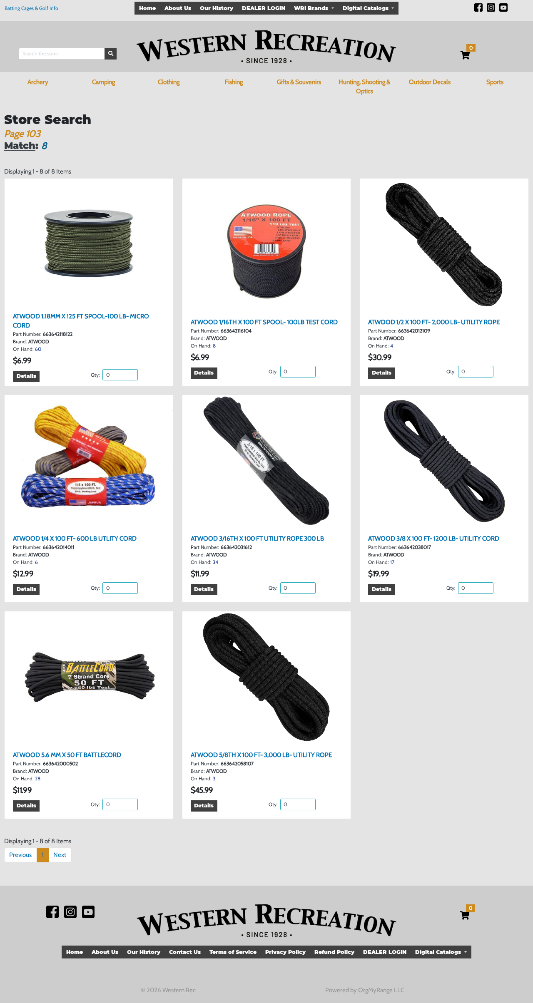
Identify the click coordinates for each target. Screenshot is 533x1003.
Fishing (234, 82)
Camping (103, 82)
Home (147, 8)
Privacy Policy (285, 952)
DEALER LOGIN (263, 8)
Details (26, 376)
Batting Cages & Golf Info (31, 8)
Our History (216, 8)
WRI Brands (312, 8)
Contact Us (185, 952)
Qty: (96, 375)
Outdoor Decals (430, 82)
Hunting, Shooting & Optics (364, 86)
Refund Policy (334, 952)
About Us (177, 8)
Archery (37, 82)
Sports (494, 82)
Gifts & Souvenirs (299, 82)
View (92, 297)
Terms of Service (233, 952)
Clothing (168, 82)
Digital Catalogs (366, 8)
